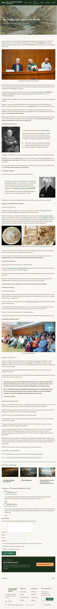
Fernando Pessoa (12, 268)
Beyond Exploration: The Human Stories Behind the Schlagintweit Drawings (24, 454)
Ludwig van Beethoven (13, 210)
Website (4, 540)
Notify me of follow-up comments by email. (14, 546)
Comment (4, 532)
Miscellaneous (7, 16)
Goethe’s (26, 217)
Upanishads (7, 183)
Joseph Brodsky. (45, 130)
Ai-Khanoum (39, 246)
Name (3, 535)
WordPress (49, 604)
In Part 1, (4, 41)
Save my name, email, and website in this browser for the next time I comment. (22, 543)
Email (3, 538)
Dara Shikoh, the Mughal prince (19, 181)
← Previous (4, 578)
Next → (53, 578)
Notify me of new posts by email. (11, 549)
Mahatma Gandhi (23, 268)
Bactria (43, 246)
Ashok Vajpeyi (38, 92)
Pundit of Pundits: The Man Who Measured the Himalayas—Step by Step (24, 457)
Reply (5, 501)
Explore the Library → (45, 564)
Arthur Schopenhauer (30, 186)
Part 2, (12, 43)
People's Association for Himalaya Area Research (13, 2)
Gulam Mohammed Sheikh (32, 301)
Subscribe (49, 599)
